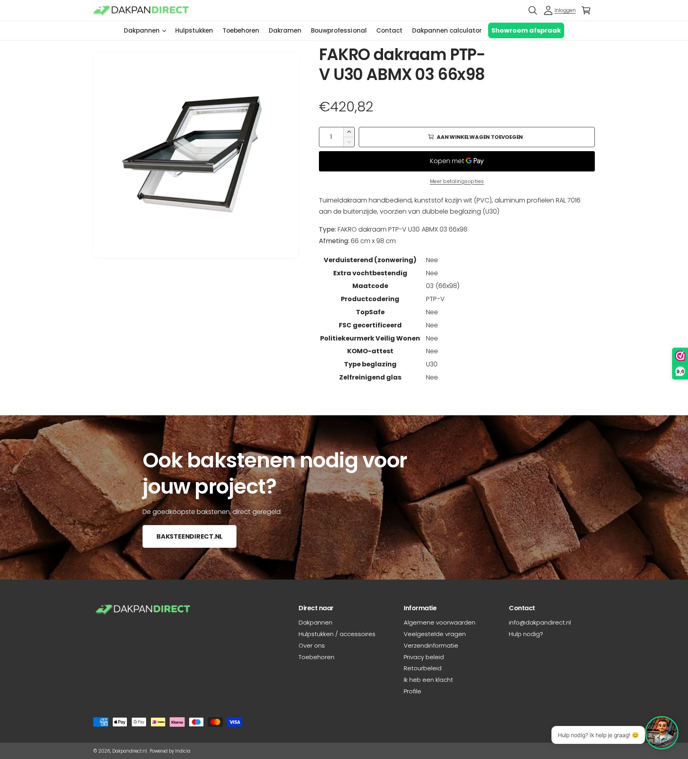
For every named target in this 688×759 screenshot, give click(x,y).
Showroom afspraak (526, 30)
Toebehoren (316, 657)
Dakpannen (142, 30)
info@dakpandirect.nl (540, 622)
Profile (412, 691)
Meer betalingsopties (457, 181)
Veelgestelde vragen (435, 634)
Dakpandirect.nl (129, 751)
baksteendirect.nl (189, 536)
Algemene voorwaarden (439, 622)
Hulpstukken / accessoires (337, 634)
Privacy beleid (424, 657)
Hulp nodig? (526, 634)
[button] (532, 10)
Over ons (312, 645)
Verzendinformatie (431, 645)
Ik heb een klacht (428, 679)
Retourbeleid (423, 668)
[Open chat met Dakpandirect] (661, 732)
